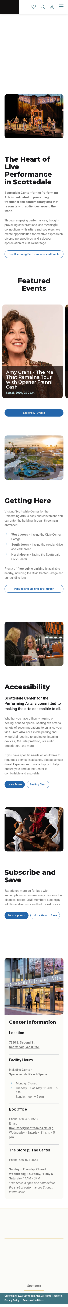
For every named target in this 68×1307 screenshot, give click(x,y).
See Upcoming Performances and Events (34, 254)
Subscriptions (17, 915)
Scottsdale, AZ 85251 (24, 1047)
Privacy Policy (12, 1300)
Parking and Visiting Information (34, 588)
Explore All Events (34, 412)
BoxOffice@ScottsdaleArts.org (31, 1128)
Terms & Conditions (33, 1300)
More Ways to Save (45, 915)
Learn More (15, 784)
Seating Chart (38, 784)
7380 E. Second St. (22, 1042)
